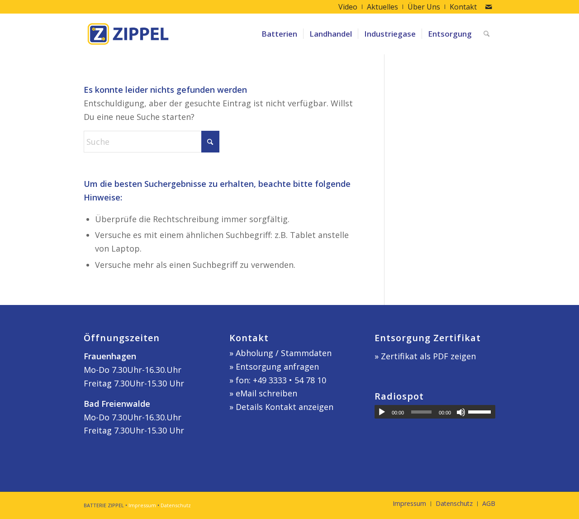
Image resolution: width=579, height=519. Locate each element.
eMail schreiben (266, 393)
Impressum (142, 505)
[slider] (481, 412)
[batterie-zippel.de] (128, 34)
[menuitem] (348, 7)
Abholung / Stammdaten (284, 353)
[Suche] (486, 34)
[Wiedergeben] (381, 412)
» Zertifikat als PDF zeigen (425, 356)
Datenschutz (176, 505)
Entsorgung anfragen (277, 366)
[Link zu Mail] (488, 7)
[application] (435, 412)
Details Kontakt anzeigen (284, 406)
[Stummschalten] (460, 412)
